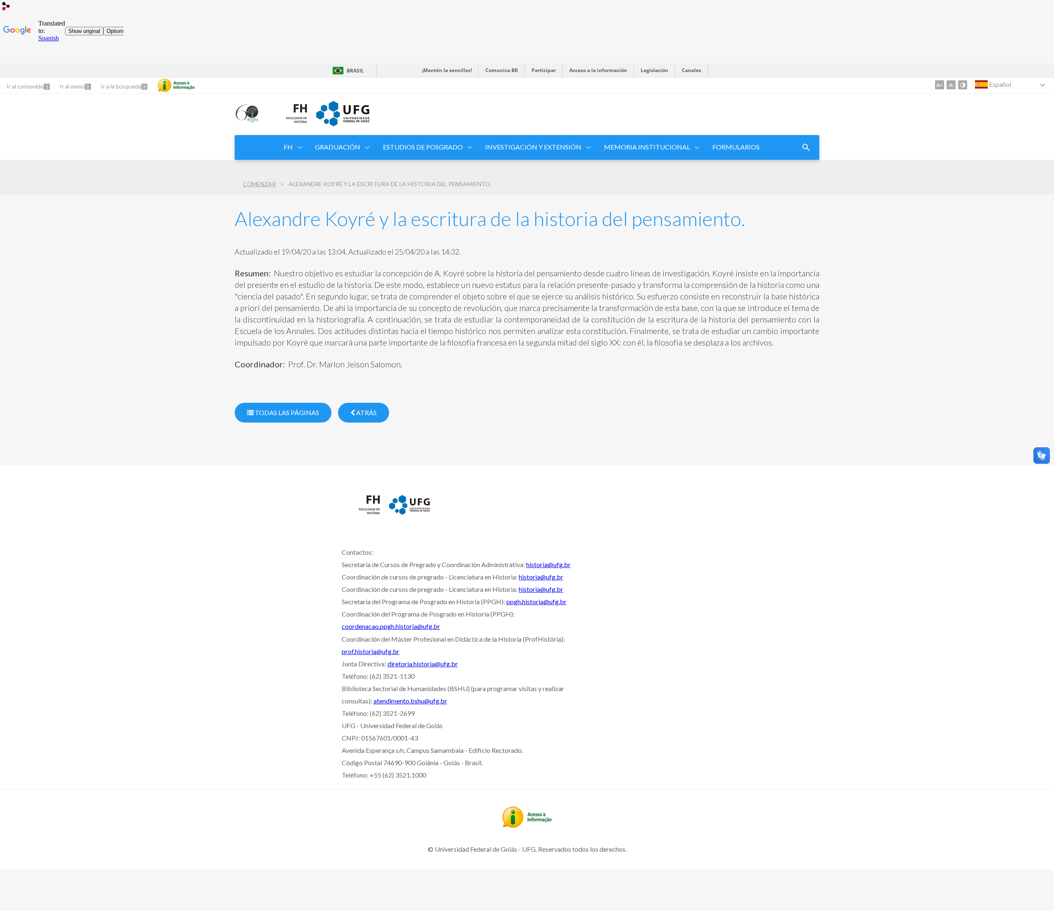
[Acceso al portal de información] (527, 824)
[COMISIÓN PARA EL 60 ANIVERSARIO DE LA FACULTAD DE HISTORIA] (248, 120)
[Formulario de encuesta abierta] (806, 147)
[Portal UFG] (342, 123)
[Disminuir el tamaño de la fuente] (951, 84)
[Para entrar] (6, 7)
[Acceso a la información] (176, 85)
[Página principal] (288, 125)
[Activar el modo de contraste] (962, 84)
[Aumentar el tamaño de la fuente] (939, 84)
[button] (289, 147)
